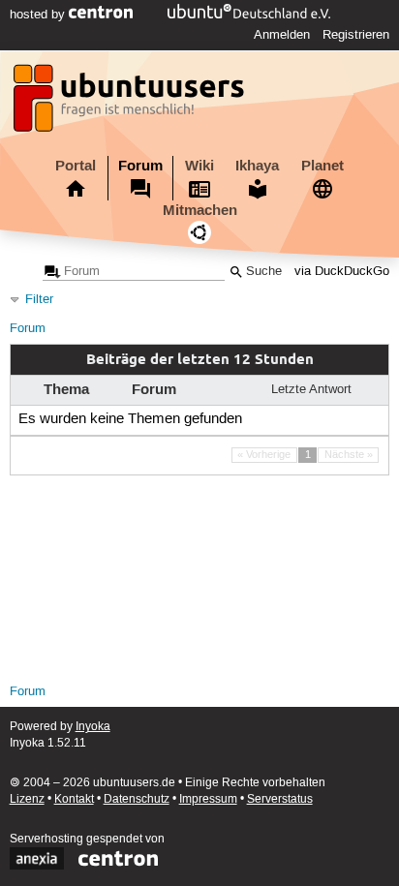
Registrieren (355, 35)
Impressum (208, 799)
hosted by (39, 14)
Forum (140, 165)
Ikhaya (257, 165)
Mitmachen (200, 210)
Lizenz (27, 799)
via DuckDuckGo (341, 271)
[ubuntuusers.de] (131, 103)
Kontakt (74, 799)
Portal (75, 165)
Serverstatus (280, 799)
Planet (322, 165)
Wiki (199, 165)
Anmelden (282, 35)
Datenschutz (136, 799)
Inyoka (93, 726)
